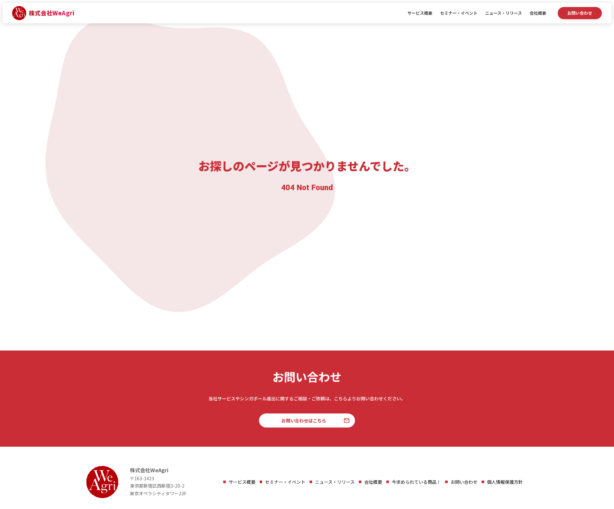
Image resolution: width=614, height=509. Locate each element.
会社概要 (538, 13)
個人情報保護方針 (505, 482)
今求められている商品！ (416, 482)
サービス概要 (419, 13)
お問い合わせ (464, 482)
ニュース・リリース (503, 13)
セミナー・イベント (458, 13)
